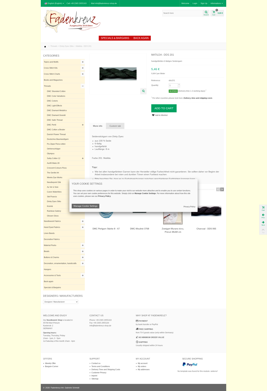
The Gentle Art (53, 173)
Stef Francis (52, 197)
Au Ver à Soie (52, 187)
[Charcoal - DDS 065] (206, 211)
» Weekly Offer (49, 363)
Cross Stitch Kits (50, 68)
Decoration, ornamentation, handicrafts (60, 263)
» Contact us (94, 363)
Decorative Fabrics (52, 239)
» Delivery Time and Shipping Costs (104, 369)
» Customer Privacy (97, 373)
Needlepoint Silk (54, 182)
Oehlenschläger (53, 149)
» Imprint (93, 376)
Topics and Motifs (51, 62)
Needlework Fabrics (52, 221)
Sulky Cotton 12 (53, 158)
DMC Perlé (51, 125)
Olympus (50, 153)
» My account (141, 363)
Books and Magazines (53, 80)
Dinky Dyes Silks (67, 46)
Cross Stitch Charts (52, 74)
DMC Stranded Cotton (56, 91)
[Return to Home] (45, 46)
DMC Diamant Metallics (57, 110)
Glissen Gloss (53, 216)
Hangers (47, 269)
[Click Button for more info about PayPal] (190, 364)
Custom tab (115, 126)
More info (97, 126)
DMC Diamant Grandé (56, 115)
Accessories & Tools (52, 275)
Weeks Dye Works (54, 177)
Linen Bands (49, 233)
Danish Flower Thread (56, 134)
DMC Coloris (52, 101)
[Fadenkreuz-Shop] (71, 21)
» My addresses (143, 369)
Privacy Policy (189, 207)
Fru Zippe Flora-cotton (56, 144)
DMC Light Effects (54, 106)
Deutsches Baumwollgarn (58, 139)
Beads (46, 251)
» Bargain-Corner (50, 366)
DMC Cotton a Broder (56, 130)
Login (195, 3)
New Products (62, 38)
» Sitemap (93, 379)
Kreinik (50, 206)
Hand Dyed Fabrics (52, 227)
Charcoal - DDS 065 (206, 228)
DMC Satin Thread (55, 120)
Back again (141, 38)
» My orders (141, 366)
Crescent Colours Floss (57, 168)
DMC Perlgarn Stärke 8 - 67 (106, 228)
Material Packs (50, 245)
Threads (53, 46)
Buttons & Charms (51, 257)
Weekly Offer (87, 38)
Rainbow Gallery (54, 211)
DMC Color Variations (56, 96)
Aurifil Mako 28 (53, 163)
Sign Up (204, 3)
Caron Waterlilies (54, 192)
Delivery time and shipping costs (198, 98)
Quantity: (155, 85)
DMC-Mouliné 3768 (139, 228)
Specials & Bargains (115, 38)
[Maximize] (143, 91)
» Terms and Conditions (99, 366)
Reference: (156, 80)
